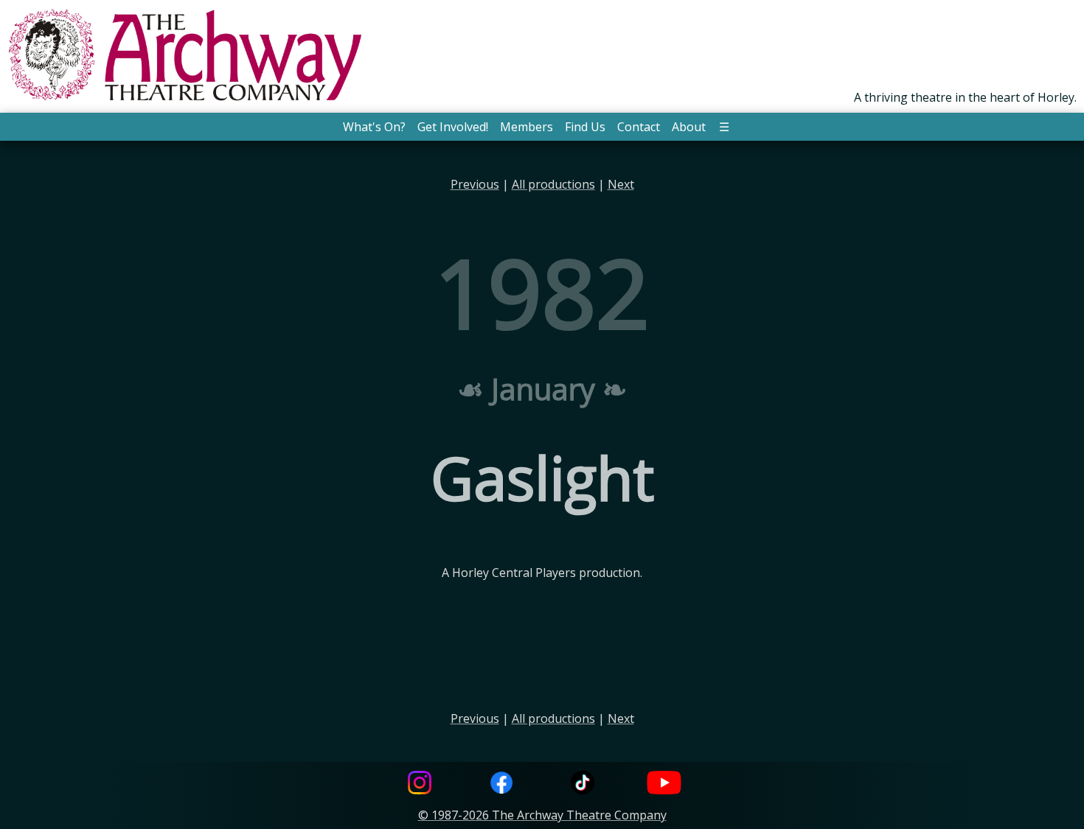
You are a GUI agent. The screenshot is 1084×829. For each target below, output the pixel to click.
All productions (553, 184)
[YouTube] (664, 784)
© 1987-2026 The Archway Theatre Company (542, 815)
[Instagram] (419, 784)
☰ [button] (724, 127)
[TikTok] (582, 784)
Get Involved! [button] (452, 127)
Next (621, 184)
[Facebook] (501, 784)
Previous (475, 184)
